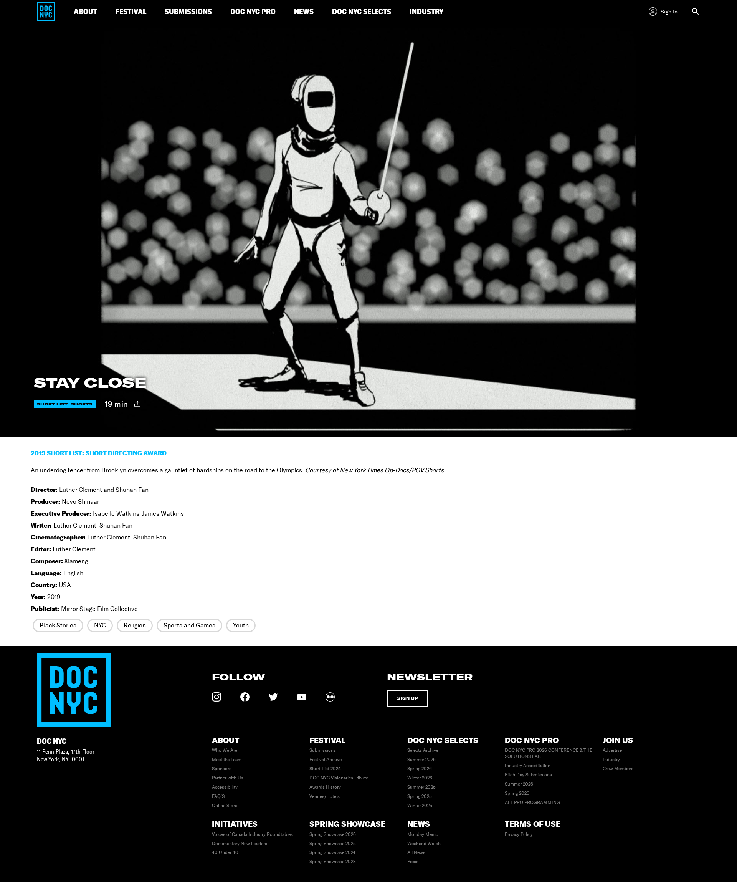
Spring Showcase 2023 (332, 861)
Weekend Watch (424, 843)
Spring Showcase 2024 (332, 852)
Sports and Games (189, 625)
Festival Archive (325, 759)
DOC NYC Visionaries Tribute (338, 778)
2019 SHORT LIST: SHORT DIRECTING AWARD (99, 453)
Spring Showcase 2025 (332, 843)
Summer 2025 (421, 787)
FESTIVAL (131, 11)
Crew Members (618, 768)
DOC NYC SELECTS (361, 11)
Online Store (224, 805)
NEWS (304, 11)
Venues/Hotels (324, 796)
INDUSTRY (426, 11)
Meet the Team (226, 759)
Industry (611, 759)
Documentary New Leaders (239, 843)
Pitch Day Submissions (528, 775)
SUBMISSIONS (188, 11)
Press (412, 861)
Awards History (325, 787)
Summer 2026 (421, 759)
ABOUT (85, 11)
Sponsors (221, 768)
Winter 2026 (419, 778)
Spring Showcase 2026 (332, 834)
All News (416, 852)
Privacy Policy (519, 834)
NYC (100, 625)
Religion (135, 625)
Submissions (322, 750)
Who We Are (224, 750)
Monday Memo (422, 834)
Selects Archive (422, 750)
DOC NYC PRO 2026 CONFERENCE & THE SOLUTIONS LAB (548, 753)
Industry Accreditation (527, 765)
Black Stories (58, 625)
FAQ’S (218, 796)
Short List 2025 (325, 768)
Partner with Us (227, 778)
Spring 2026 (419, 768)
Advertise (612, 750)
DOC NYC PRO (253, 11)
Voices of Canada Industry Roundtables (252, 834)
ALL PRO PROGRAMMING (532, 802)
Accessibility (225, 787)
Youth (241, 625)
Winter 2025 (419, 805)
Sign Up (407, 698)
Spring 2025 (419, 796)
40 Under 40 (225, 852)
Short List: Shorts (65, 404)
